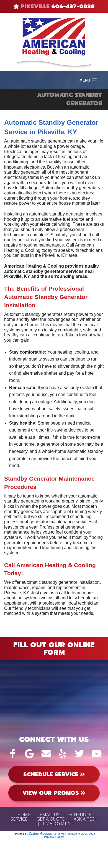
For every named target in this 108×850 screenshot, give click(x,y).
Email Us (50, 814)
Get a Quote (51, 819)
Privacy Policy (54, 836)
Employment (58, 823)
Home (23, 814)
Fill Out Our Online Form (54, 648)
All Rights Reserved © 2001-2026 (74, 833)
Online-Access (40, 834)
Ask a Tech (86, 819)
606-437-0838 (73, 6)
